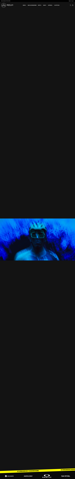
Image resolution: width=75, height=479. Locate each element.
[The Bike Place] (7, 5)
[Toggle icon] (70, 5)
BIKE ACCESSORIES (32, 5)
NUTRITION (56, 5)
